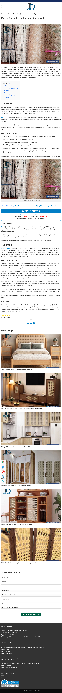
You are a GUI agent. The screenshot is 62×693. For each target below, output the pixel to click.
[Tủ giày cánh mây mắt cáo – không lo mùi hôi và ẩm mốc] (31, 506)
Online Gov (4, 681)
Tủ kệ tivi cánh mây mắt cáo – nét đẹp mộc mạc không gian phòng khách (21, 408)
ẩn (9, 83)
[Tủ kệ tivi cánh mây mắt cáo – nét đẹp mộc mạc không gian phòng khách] (31, 390)
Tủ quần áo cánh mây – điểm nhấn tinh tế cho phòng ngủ (17, 485)
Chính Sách (4, 678)
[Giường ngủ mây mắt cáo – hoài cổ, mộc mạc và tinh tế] (31, 351)
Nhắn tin (3, 482)
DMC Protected (5, 685)
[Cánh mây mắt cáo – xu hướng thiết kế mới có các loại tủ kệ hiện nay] (31, 544)
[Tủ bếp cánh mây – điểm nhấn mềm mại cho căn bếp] (31, 428)
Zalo (3, 468)
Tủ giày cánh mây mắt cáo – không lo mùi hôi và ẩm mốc (17, 524)
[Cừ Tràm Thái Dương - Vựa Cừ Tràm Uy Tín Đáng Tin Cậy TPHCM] (31, 6)
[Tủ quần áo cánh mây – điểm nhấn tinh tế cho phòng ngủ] (31, 467)
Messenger (3, 478)
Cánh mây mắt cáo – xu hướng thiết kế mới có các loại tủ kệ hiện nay (20, 563)
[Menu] (2, 6)
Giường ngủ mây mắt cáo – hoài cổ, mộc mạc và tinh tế (16, 369)
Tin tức (10, 14)
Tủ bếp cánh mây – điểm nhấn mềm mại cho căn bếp (16, 447)
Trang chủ (4, 14)
